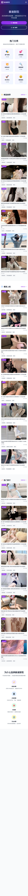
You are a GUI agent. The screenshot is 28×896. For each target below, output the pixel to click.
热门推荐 (15, 27)
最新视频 (15, 23)
